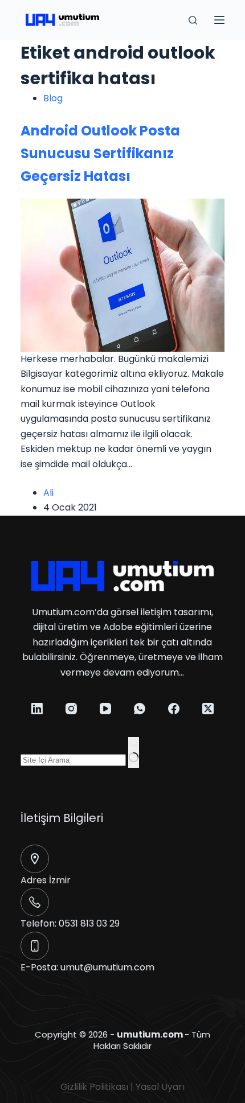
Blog (53, 98)
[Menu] (219, 20)
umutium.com (150, 1034)
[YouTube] (105, 708)
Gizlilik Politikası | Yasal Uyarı (122, 1086)
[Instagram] (71, 708)
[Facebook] (173, 708)
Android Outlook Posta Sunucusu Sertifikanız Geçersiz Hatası (100, 153)
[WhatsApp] (139, 708)
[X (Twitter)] (208, 708)
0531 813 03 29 (89, 923)
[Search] (193, 20)
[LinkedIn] (37, 708)
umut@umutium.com (107, 967)
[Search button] (133, 752)
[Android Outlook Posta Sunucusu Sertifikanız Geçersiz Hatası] (122, 274)
